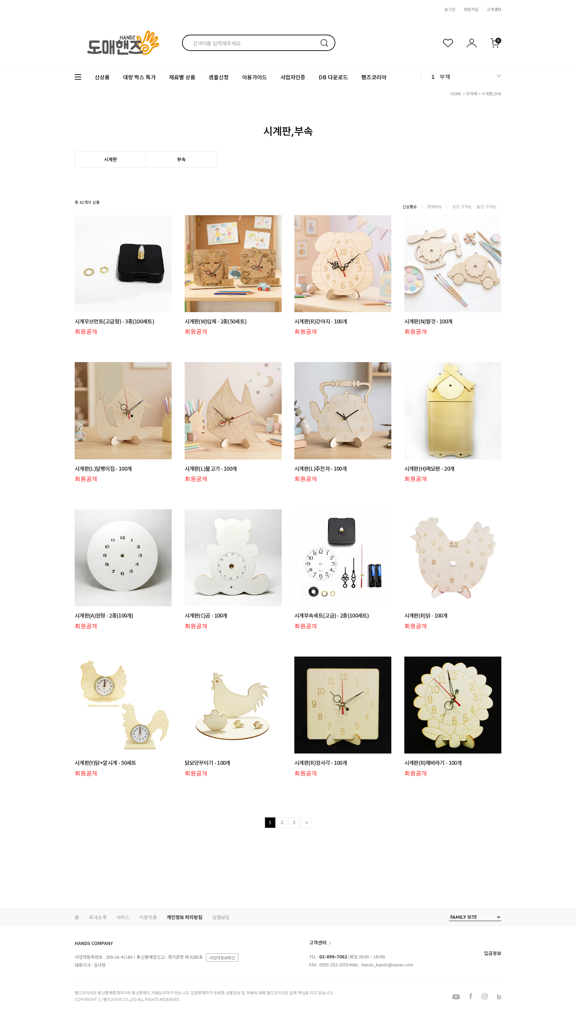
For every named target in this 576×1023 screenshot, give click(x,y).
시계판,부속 (491, 93)
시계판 (110, 159)
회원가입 (471, 9)
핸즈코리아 (373, 77)
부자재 (471, 93)
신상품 (102, 77)
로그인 (449, 9)
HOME (455, 93)
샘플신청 (219, 77)
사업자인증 (292, 77)
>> (306, 822)
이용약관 (148, 917)
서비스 (122, 917)
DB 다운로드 (333, 77)
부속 (181, 159)
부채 (445, 76)
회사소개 (97, 917)
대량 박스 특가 (139, 77)
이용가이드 (254, 77)
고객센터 (494, 9)
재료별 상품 (182, 77)
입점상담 (221, 917)
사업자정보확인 (222, 957)
